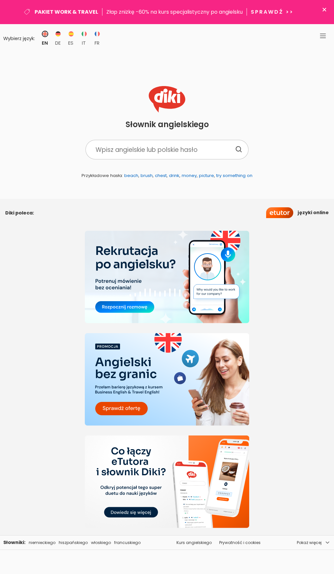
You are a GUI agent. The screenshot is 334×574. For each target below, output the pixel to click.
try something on (234, 175)
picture (206, 175)
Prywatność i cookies (240, 542)
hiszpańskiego (73, 542)
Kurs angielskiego (194, 542)
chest (161, 175)
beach (131, 175)
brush (147, 175)
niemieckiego (42, 542)
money (189, 175)
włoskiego (101, 542)
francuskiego (127, 542)
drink (174, 175)
